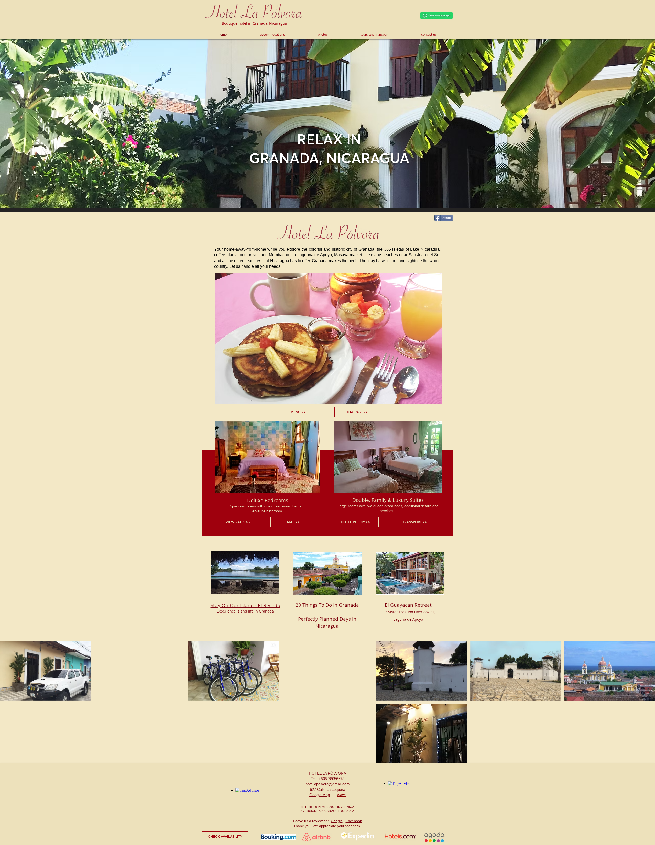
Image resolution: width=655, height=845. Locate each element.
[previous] (9, 704)
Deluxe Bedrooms (267, 500)
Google (337, 821)
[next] (645, 704)
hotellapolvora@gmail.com (327, 784)
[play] (644, 758)
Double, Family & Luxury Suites (388, 500)
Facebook (354, 821)
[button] (45, 671)
